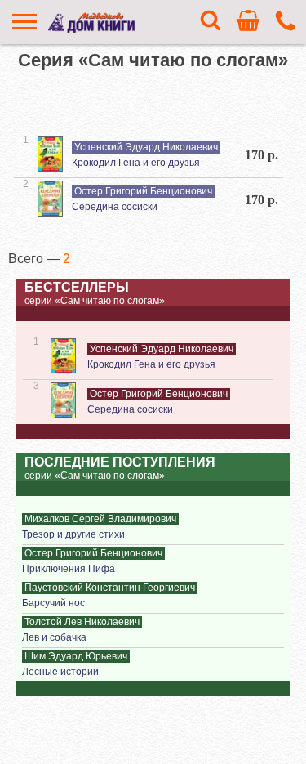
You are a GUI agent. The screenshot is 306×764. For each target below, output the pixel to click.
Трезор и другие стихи (73, 534)
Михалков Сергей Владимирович (100, 519)
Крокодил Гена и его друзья (136, 162)
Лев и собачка (54, 637)
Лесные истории (60, 671)
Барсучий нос (53, 603)
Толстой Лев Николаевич (82, 622)
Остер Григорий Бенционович (143, 191)
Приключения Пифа (68, 568)
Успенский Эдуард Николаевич (146, 147)
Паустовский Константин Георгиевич (109, 587)
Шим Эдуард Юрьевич (75, 656)
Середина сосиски (114, 206)
